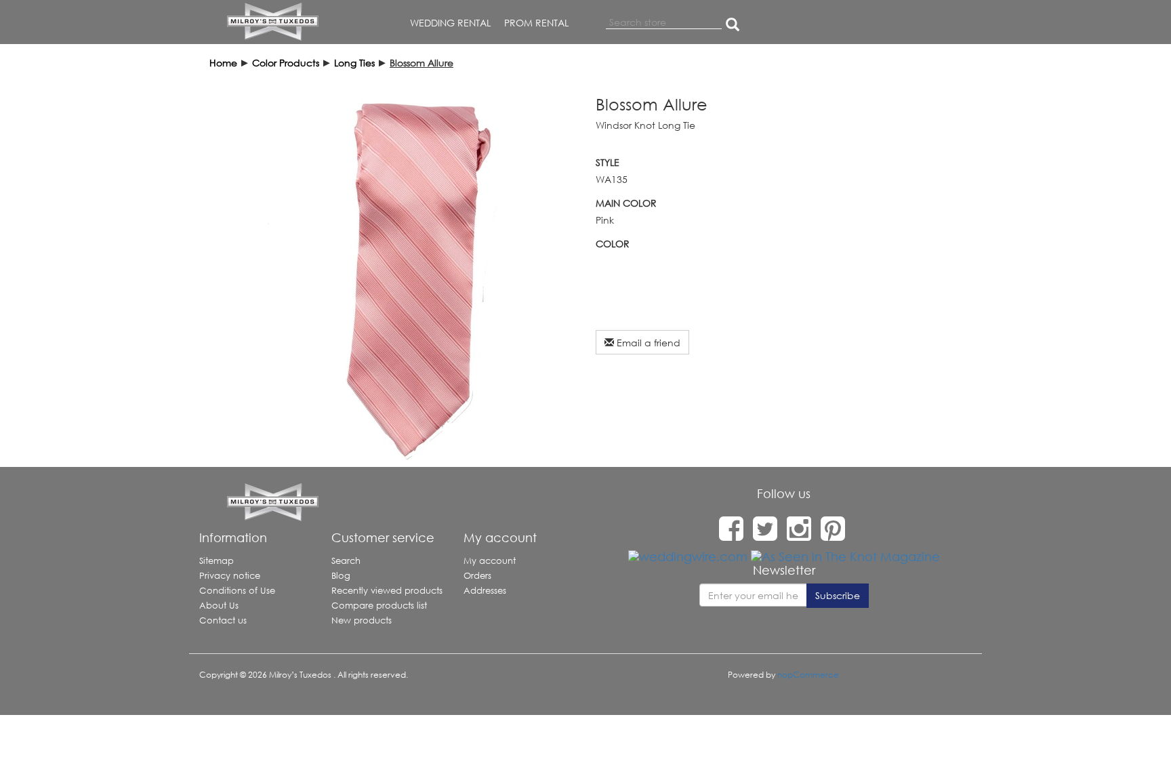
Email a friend (647, 342)
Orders (477, 575)
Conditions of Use (237, 590)
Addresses (485, 590)
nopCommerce (808, 674)
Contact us (223, 620)
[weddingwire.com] (687, 555)
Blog (340, 575)
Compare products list (379, 605)
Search (346, 561)
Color (613, 243)
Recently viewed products (387, 590)
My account (490, 561)
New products (361, 620)
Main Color (626, 203)
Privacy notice (229, 575)
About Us (219, 605)
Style (607, 162)
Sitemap (216, 561)
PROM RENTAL (536, 22)
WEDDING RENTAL (450, 22)
